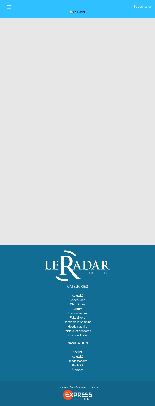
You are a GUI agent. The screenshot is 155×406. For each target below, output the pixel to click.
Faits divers (77, 317)
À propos (78, 370)
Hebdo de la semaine (77, 322)
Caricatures (77, 300)
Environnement (78, 313)
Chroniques (77, 304)
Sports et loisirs (77, 335)
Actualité (77, 295)
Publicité (77, 365)
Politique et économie (78, 331)
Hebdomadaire (77, 326)
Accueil (77, 352)
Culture (77, 309)
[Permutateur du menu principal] (9, 7)
